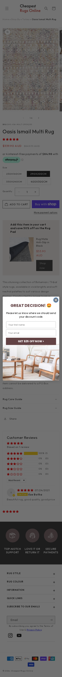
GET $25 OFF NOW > (31, 341)
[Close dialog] (56, 300)
